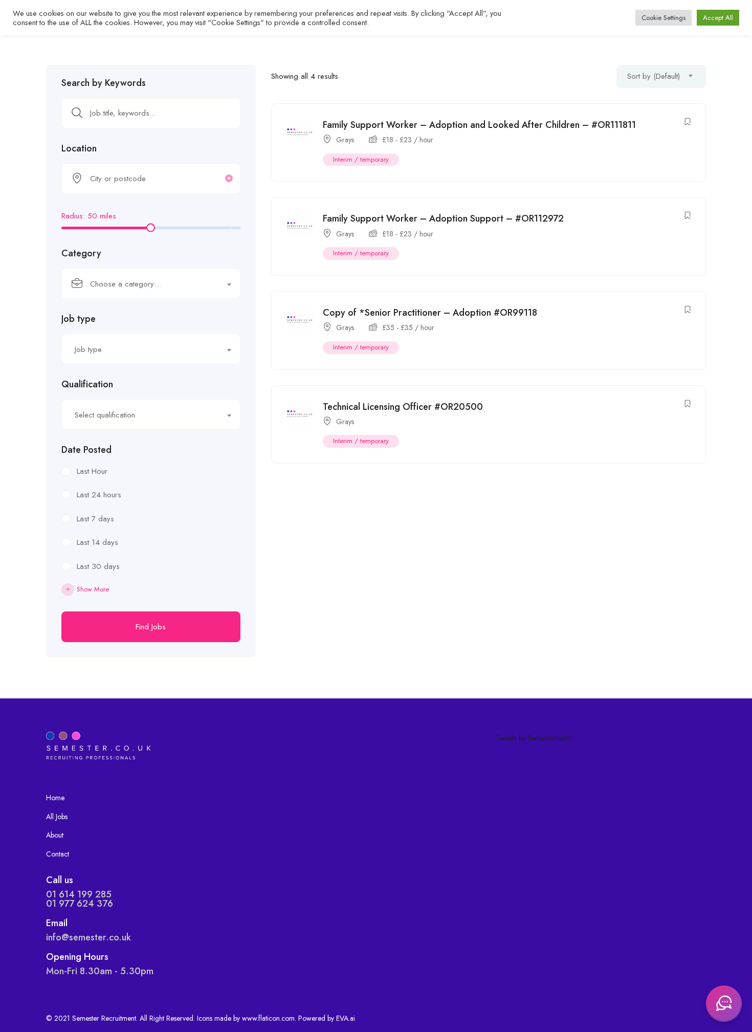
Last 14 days (97, 542)
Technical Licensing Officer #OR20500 (403, 406)
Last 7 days (95, 518)
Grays (345, 140)
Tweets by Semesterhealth (534, 738)
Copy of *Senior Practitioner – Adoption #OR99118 (430, 312)
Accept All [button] (718, 18)
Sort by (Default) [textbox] (653, 76)
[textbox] (144, 284)
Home (55, 798)
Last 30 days (98, 566)
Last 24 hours (99, 494)
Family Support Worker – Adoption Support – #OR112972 (443, 218)
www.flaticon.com (268, 1018)
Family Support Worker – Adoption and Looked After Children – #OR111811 (479, 124)
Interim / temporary (361, 159)
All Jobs (57, 816)
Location (79, 148)
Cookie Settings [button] (663, 18)
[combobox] (150, 283)
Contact (57, 854)
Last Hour (92, 471)
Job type (78, 318)
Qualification (87, 384)
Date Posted (86, 449)
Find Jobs (151, 626)
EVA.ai (345, 1018)
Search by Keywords (103, 82)
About (54, 835)
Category (81, 253)
